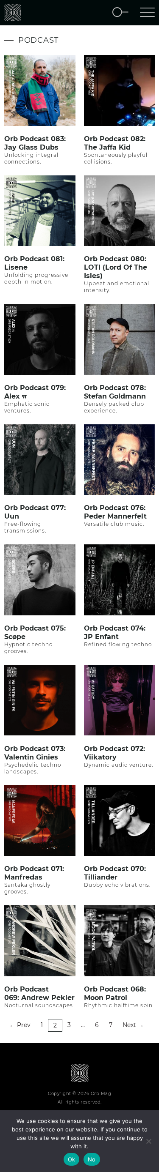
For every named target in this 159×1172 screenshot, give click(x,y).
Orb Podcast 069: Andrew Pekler (39, 993)
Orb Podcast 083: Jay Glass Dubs (35, 143)
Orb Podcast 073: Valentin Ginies (34, 753)
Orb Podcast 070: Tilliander (115, 873)
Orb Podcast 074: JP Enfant (114, 632)
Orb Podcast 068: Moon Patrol (115, 993)
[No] (148, 1141)
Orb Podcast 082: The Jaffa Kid (114, 143)
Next (133, 1025)
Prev (20, 1025)
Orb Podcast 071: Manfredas (34, 873)
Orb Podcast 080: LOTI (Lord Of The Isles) (115, 267)
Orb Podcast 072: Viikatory (114, 753)
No (92, 1159)
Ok (71, 1159)
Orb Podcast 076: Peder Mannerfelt (115, 512)
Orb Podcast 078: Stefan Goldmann (115, 392)
